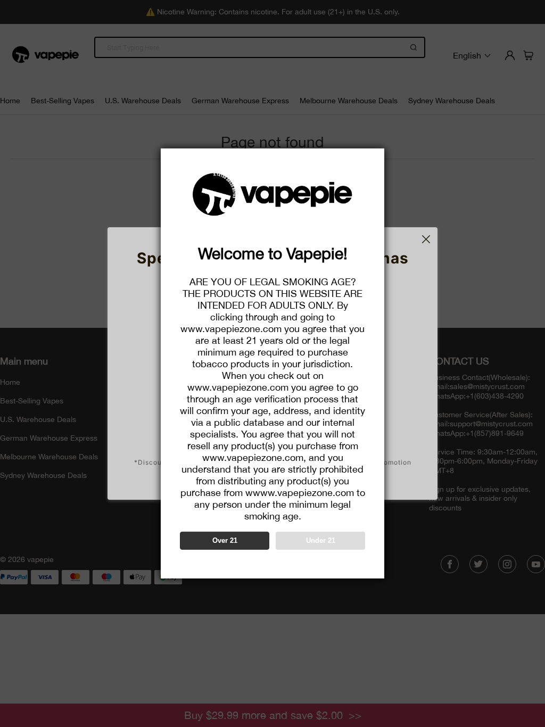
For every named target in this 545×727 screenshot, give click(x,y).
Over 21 (224, 540)
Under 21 (320, 540)
